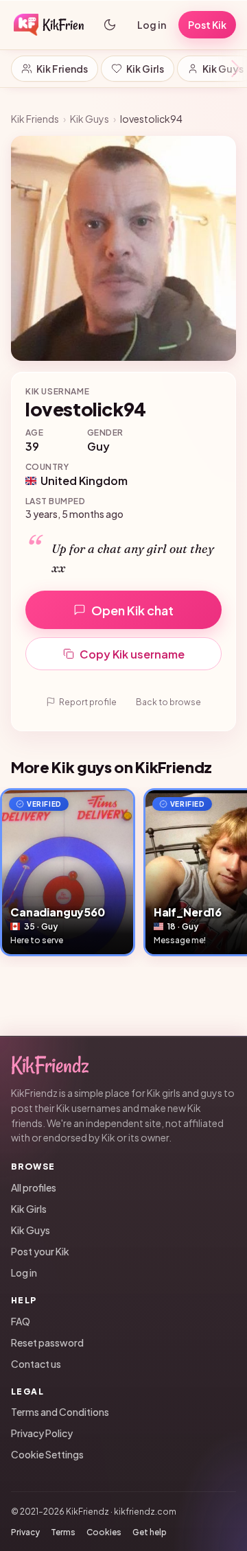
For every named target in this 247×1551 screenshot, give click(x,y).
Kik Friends (62, 68)
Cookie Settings (47, 1454)
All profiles (33, 1187)
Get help (149, 1532)
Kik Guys (89, 119)
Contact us (36, 1364)
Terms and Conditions (60, 1412)
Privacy (25, 1532)
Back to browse (168, 702)
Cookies (103, 1532)
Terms (63, 1532)
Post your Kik (40, 1251)
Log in (151, 25)
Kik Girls (145, 68)
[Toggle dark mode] (110, 25)
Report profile (88, 702)
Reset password (47, 1342)
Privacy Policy (42, 1433)
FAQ (20, 1321)
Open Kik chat (132, 610)
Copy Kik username (132, 654)
